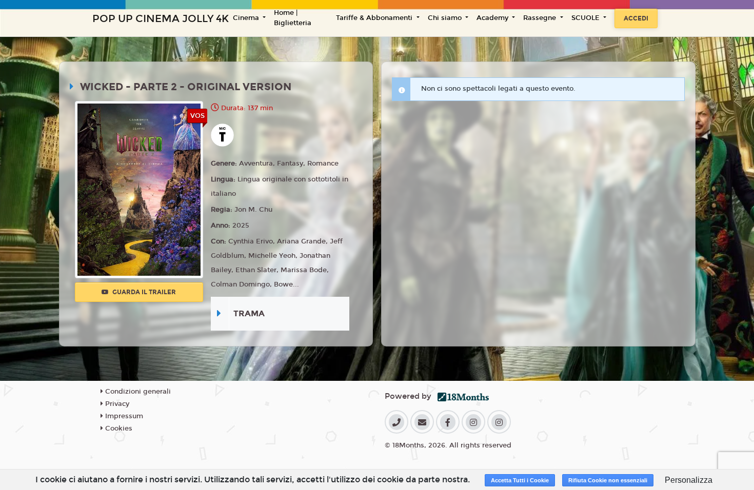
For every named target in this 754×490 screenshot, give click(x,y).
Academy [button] (493, 18)
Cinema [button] (247, 18)
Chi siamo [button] (446, 18)
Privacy (116, 404)
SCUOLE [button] (586, 18)
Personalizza (688, 480)
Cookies (117, 428)
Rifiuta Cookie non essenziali (607, 480)
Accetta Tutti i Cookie (520, 480)
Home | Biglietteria (292, 18)
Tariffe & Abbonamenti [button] (375, 18)
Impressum (123, 416)
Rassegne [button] (540, 18)
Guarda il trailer (143, 292)
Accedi (636, 18)
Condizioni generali (137, 391)
